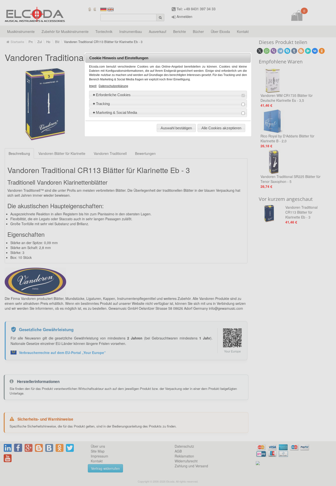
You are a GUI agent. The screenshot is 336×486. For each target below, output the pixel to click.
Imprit (92, 86)
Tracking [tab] (103, 104)
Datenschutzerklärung (113, 86)
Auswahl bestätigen (176, 128)
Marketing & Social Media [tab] (116, 112)
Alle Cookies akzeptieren (221, 128)
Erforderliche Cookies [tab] (113, 95)
